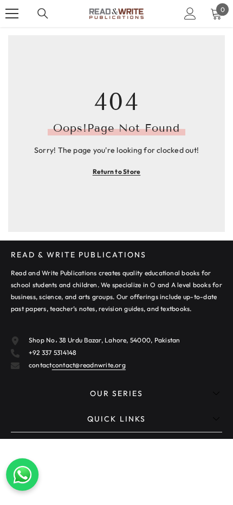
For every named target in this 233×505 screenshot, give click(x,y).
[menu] (11, 13)
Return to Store (117, 171)
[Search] (42, 13)
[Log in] (190, 14)
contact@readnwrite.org (89, 365)
